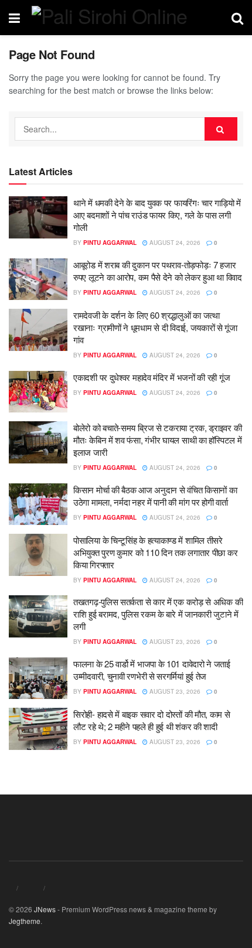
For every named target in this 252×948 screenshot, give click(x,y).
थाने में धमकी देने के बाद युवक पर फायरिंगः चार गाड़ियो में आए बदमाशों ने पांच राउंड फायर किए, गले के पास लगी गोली (157, 214)
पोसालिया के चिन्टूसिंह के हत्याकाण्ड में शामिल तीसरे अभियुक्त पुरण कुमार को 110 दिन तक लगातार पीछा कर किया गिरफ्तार (155, 552)
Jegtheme (24, 921)
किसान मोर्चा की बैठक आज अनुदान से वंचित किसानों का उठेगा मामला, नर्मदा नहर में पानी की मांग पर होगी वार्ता (155, 495)
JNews (45, 909)
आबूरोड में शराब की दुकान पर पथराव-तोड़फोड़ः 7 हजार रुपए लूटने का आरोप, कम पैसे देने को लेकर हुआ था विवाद (157, 270)
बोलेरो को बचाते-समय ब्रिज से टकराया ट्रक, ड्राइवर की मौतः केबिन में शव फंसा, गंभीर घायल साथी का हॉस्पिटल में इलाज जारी (157, 439)
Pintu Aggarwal (110, 242)
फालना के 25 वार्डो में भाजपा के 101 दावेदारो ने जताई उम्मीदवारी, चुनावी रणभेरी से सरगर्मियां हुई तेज (151, 669)
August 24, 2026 (174, 242)
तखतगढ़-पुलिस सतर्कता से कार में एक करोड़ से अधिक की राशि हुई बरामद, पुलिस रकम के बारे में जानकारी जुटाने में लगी (158, 613)
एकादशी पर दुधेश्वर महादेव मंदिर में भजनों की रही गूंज (151, 377)
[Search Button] (221, 129)
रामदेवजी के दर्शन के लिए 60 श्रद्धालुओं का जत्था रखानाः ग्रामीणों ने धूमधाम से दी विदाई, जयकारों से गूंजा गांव (155, 327)
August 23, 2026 (174, 641)
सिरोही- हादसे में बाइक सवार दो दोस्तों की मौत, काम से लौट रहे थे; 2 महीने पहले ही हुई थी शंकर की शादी (151, 720)
